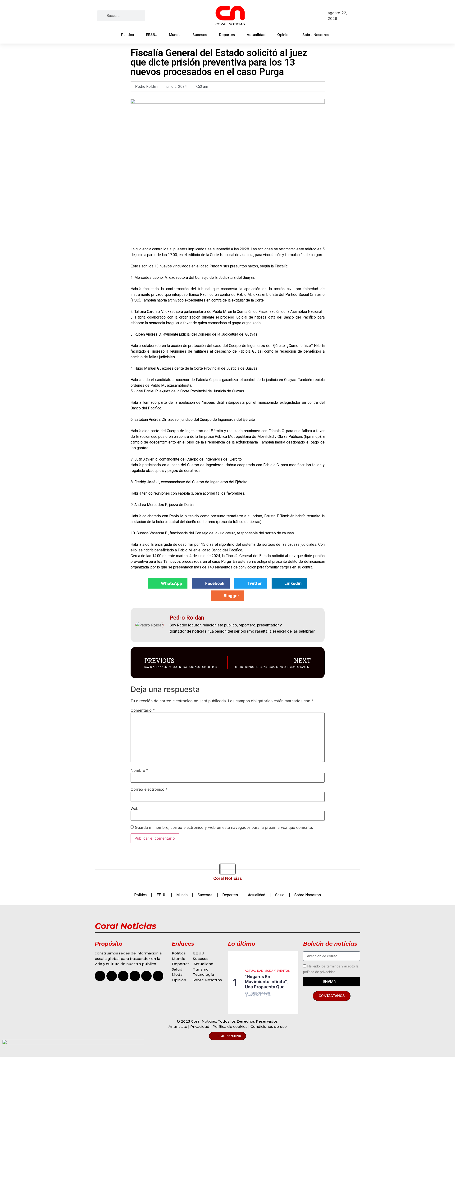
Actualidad (256, 34)
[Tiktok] (123, 976)
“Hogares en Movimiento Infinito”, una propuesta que (266, 981)
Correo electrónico (149, 789)
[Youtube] (135, 976)
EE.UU (161, 895)
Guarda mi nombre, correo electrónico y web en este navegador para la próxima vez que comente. (224, 827)
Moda (177, 974)
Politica (127, 34)
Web (134, 808)
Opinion (284, 34)
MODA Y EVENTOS (277, 970)
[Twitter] (146, 976)
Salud (279, 895)
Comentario (143, 710)
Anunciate (177, 1026)
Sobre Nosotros (315, 34)
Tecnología (203, 974)
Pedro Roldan (260, 993)
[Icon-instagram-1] (100, 976)
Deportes (227, 34)
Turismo (201, 969)
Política (179, 953)
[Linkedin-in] (158, 976)
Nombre (139, 770)
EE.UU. (151, 34)
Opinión (179, 980)
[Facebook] (111, 976)
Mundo (175, 34)
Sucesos (199, 34)
